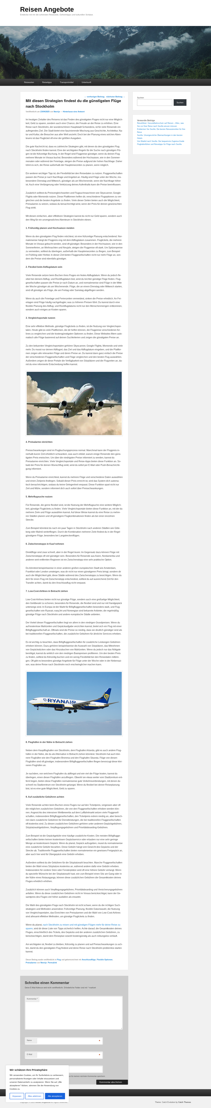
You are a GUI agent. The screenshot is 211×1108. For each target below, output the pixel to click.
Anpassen (16, 1096)
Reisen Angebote (47, 9)
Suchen (140, 97)
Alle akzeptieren (55, 1096)
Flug (59, 960)
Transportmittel (66, 82)
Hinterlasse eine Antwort (74, 112)
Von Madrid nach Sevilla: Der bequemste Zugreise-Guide (160, 141)
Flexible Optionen (105, 960)
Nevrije (57, 112)
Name (29, 1040)
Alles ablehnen (34, 1096)
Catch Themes (184, 1102)
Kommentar (32, 999)
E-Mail (29, 1054)
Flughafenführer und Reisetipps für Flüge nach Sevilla (159, 144)
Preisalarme (31, 963)
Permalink (52, 963)
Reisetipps (47, 82)
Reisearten (29, 82)
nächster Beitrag (115, 96)
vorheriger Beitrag (94, 96)
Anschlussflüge (89, 960)
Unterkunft (86, 82)
